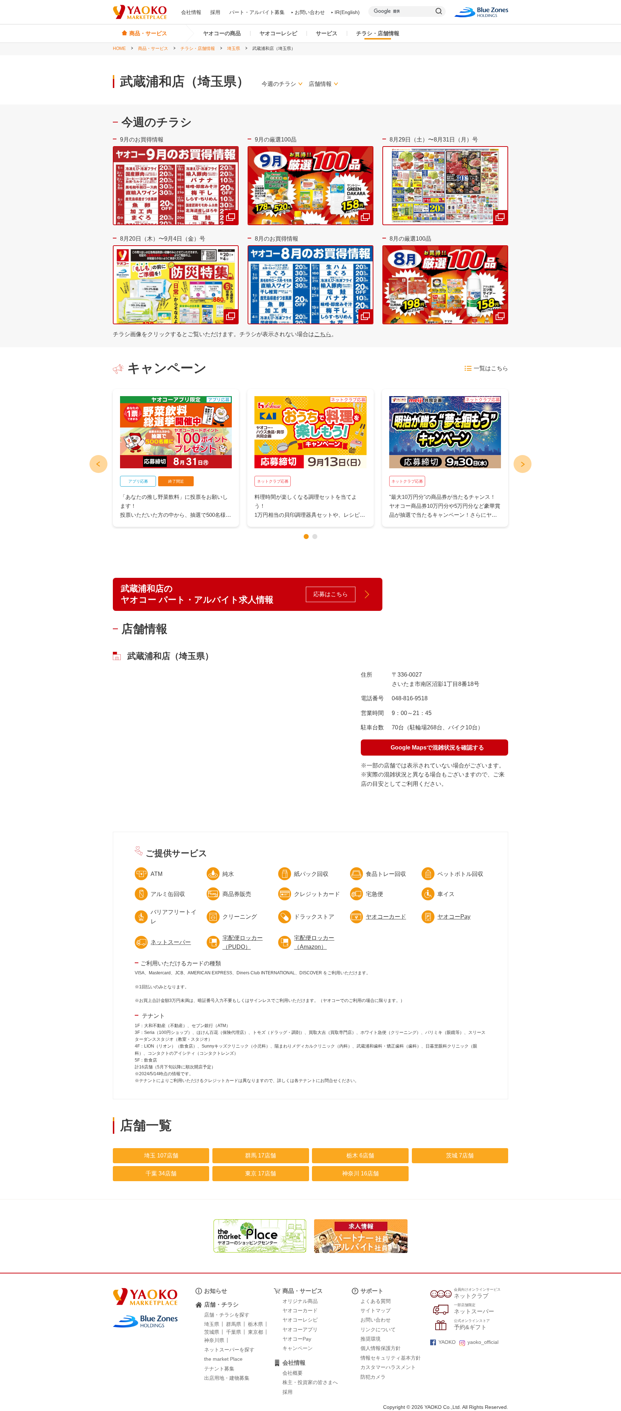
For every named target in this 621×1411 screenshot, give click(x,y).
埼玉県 (233, 48)
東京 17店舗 (260, 1173)
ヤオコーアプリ (300, 1329)
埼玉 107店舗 (161, 1155)
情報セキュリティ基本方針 (390, 1358)
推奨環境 (370, 1339)
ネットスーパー (171, 942)
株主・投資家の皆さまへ (310, 1382)
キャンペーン (297, 1348)
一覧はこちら (491, 368)
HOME (119, 48)
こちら (322, 334)
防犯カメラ (373, 1377)
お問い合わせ (310, 12)
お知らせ (215, 1291)
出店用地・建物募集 (226, 1378)
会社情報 (191, 12)
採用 (215, 12)
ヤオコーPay (453, 917)
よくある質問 (375, 1301)
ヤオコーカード (386, 917)
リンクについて (378, 1329)
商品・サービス (153, 48)
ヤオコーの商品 (222, 33)
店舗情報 (320, 84)
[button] (306, 536)
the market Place (223, 1359)
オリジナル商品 (300, 1301)
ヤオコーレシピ (278, 33)
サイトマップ (375, 1310)
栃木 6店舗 (360, 1155)
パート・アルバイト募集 (257, 12)
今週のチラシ (279, 84)
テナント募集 (219, 1368)
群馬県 (233, 1324)
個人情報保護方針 (380, 1348)
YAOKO (447, 1342)
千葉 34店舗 (161, 1173)
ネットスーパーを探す (229, 1349)
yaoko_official (483, 1342)
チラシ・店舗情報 (377, 33)
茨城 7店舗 (460, 1155)
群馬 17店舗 (260, 1155)
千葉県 (233, 1332)
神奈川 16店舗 (360, 1173)
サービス (326, 33)
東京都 (255, 1332)
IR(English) (347, 12)
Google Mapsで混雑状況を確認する (437, 747)
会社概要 (292, 1373)
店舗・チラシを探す (226, 1315)
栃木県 (255, 1324)
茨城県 (211, 1332)
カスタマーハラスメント (388, 1367)
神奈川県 (214, 1340)
